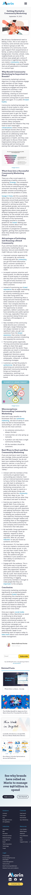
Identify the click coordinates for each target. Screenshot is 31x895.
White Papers (23, 831)
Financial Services (7, 835)
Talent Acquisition (7, 844)
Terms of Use (6, 864)
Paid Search (23, 813)
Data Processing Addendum (10, 866)
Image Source (15, 167)
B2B (4, 831)
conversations (7, 128)
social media (19, 612)
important (7, 584)
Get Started (23, 797)
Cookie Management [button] (8, 861)
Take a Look (8, 797)
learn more (6, 634)
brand (15, 222)
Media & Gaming (7, 837)
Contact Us (15, 884)
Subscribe (24, 656)
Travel (4, 848)
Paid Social (22, 815)
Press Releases (24, 835)
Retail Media (23, 817)
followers (6, 540)
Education (5, 833)
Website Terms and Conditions (11, 868)
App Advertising (24, 820)
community (15, 62)
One (4, 817)
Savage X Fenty (7, 196)
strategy (13, 182)
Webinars (22, 833)
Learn (21, 840)
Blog (21, 837)
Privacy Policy (6, 855)
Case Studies (23, 829)
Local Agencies (6, 840)
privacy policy (17, 663)
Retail (4, 842)
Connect (5, 813)
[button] (25, 3)
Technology (6, 846)
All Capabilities (6, 822)
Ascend (4, 815)
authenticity (7, 365)
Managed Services (7, 820)
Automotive (5, 829)
